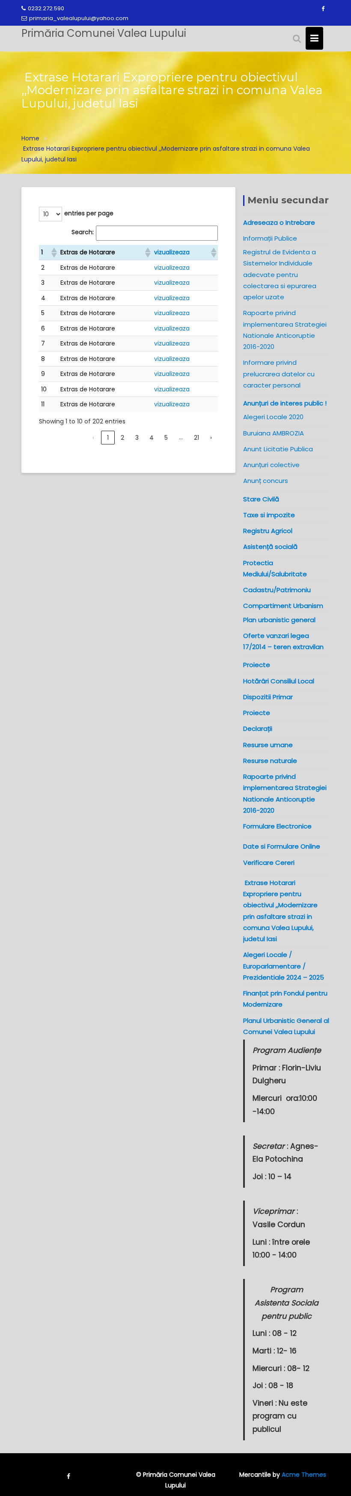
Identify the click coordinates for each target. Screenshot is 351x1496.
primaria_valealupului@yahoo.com (78, 18)
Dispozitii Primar (268, 696)
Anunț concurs (265, 480)
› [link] (211, 437)
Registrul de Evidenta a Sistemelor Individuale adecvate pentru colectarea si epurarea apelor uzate (279, 274)
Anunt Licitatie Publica (278, 448)
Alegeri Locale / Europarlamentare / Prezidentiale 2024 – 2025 (283, 966)
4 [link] (151, 437)
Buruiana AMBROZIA (273, 433)
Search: (82, 232)
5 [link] (166, 437)
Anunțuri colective (271, 464)
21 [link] (196, 437)
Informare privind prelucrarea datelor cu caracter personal (279, 374)
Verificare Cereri (268, 862)
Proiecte (256, 712)
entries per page (88, 213)
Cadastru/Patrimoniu (277, 589)
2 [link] (122, 437)
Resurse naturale (270, 760)
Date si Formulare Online (281, 846)
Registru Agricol (267, 530)
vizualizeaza (172, 252)
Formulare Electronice (277, 826)
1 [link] (108, 437)
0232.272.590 (46, 8)
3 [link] (137, 437)
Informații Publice (270, 238)
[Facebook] (323, 9)
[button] (53, 252)
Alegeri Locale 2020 (273, 416)
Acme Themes (304, 1474)
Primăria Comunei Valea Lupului (103, 33)
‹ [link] (93, 437)
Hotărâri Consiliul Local (278, 680)
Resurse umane (268, 744)
